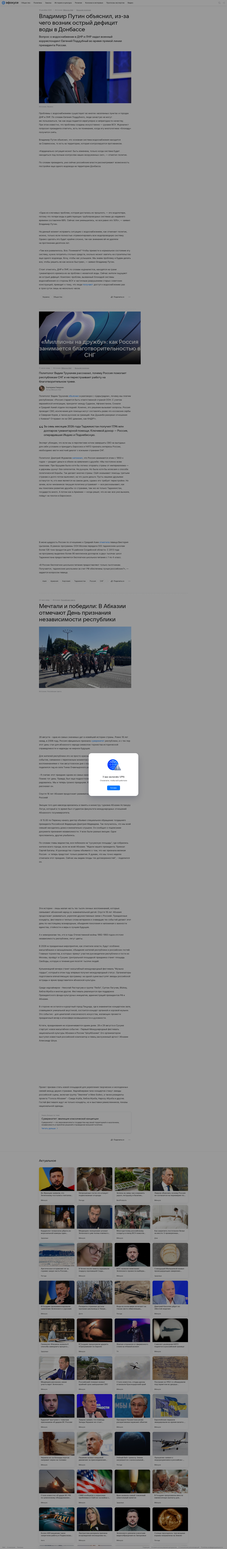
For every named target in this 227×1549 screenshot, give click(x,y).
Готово (113, 788)
